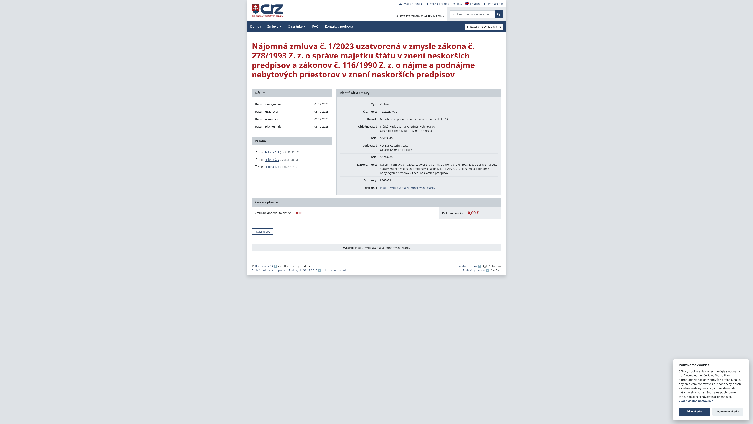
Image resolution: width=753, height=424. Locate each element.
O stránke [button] (295, 26)
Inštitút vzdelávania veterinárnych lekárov (407, 188)
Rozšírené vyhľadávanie (485, 26)
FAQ (315, 26)
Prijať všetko (694, 411)
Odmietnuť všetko (728, 411)
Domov (255, 26)
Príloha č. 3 (272, 167)
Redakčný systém (474, 270)
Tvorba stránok (467, 266)
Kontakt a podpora (339, 26)
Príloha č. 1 (272, 152)
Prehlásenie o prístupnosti (269, 270)
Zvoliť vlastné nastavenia (696, 401)
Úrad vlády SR (264, 266)
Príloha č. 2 (272, 159)
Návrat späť (263, 231)
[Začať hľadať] (499, 14)
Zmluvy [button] (272, 26)
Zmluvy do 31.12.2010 (303, 270)
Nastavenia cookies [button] (336, 270)
